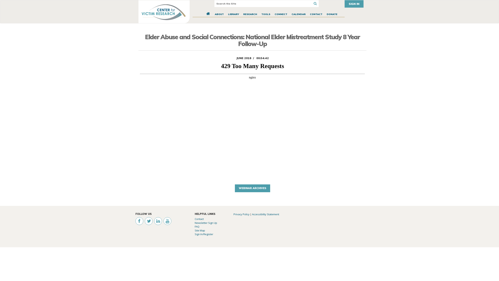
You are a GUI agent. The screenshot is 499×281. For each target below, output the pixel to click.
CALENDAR (299, 14)
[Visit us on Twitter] (148, 221)
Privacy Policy (242, 214)
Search (315, 3)
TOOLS (265, 14)
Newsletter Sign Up (206, 223)
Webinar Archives (252, 188)
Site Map (200, 230)
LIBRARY (233, 14)
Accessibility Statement (265, 214)
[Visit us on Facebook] (138, 221)
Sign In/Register (204, 234)
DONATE (332, 14)
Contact (199, 219)
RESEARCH (250, 14)
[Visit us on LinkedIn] (157, 221)
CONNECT (281, 14)
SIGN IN (354, 4)
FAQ (197, 226)
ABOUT (219, 14)
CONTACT (316, 14)
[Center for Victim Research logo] (164, 11)
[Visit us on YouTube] (166, 221)
